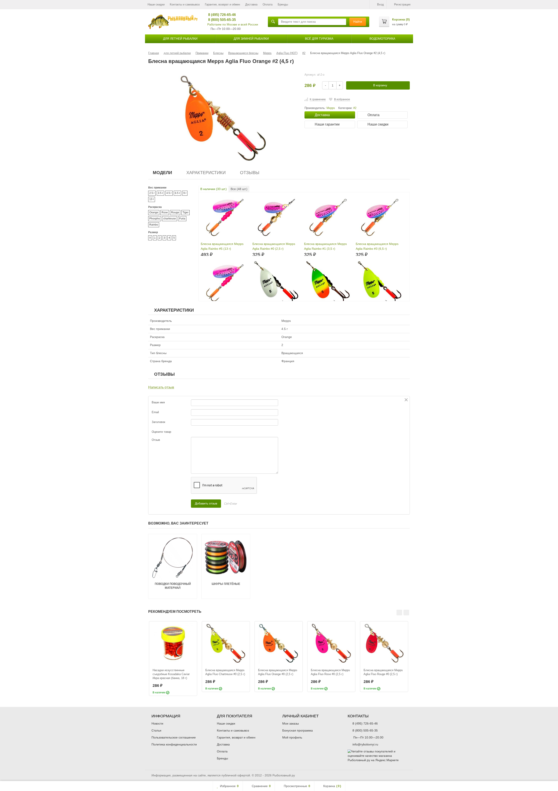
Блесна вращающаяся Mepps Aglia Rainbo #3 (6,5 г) (377, 246)
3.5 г (160, 193)
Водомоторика (382, 38)
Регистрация (402, 4)
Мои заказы (290, 723)
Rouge (175, 212)
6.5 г (177, 193)
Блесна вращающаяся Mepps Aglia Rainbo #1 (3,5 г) (325, 246)
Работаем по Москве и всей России (232, 24)
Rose (165, 212)
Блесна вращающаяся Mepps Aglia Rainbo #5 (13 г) (222, 246)
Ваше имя (158, 402)
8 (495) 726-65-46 (220, 15)
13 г (151, 199)
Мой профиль (292, 737)
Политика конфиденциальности (174, 744)
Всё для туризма (319, 38)
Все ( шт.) (239, 189)
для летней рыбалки (180, 38)
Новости (157, 723)
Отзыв (156, 439)
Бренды (283, 4)
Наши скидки (156, 4)
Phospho (154, 218)
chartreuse (169, 218)
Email (155, 412)
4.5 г (169, 193)
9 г (184, 193)
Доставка (251, 4)
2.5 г (152, 193)
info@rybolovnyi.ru (365, 744)
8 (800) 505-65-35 (220, 20)
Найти (357, 21)
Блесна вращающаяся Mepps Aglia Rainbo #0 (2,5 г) (273, 246)
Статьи (156, 730)
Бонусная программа (297, 730)
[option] (173, 658)
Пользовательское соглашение (173, 737)
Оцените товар (161, 431)
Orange (153, 212)
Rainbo (153, 224)
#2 (354, 108)
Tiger (185, 212)
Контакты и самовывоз (185, 4)
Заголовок (158, 422)
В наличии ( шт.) (213, 189)
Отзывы (249, 172)
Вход (380, 4)
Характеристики (206, 172)
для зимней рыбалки (251, 38)
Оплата (267, 4)
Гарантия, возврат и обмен (222, 4)
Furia (182, 218)
